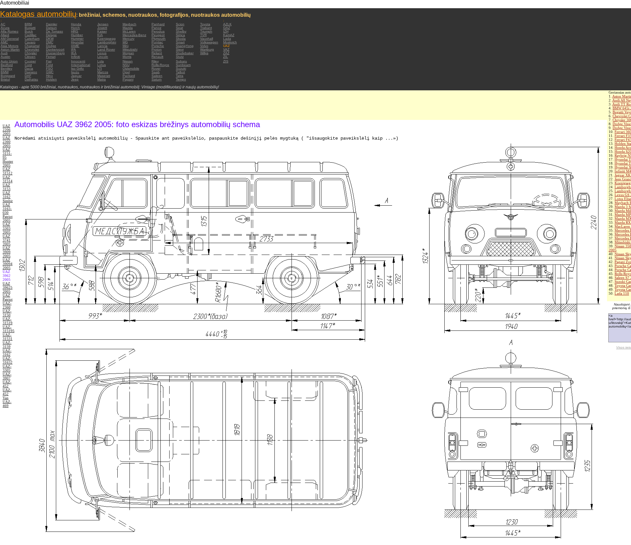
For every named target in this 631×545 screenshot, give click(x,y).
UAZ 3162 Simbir (8, 197)
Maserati (103, 76)
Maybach (129, 24)
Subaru (181, 61)
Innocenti (78, 61)
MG (125, 42)
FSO (49, 68)
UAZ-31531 (7, 337)
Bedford (7, 65)
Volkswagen (209, 42)
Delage (51, 35)
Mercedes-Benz (134, 35)
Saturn (157, 79)
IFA (73, 49)
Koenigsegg (106, 38)
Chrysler (31, 53)
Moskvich (230, 42)
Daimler (51, 24)
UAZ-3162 (7, 352)
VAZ (226, 49)
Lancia (102, 46)
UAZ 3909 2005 (7, 252)
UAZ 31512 (7, 171)
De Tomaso (54, 31)
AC (3, 24)
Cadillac (30, 35)
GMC (50, 72)
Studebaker (185, 53)
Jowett (102, 28)
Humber (77, 35)
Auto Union (9, 61)
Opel (126, 72)
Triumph (206, 31)
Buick (29, 31)
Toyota (205, 24)
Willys (204, 53)
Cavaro (30, 42)
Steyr (180, 49)
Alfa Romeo (9, 31)
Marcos (102, 72)
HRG (74, 31)
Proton (157, 49)
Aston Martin (10, 49)
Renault (157, 56)
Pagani (128, 79)
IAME (75, 46)
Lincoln (102, 56)
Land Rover (106, 49)
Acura (5, 28)
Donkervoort (55, 49)
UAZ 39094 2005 (7, 264)
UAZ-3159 (7, 345)
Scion (180, 24)
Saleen (157, 76)
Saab (156, 72)
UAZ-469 (7, 404)
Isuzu (75, 72)
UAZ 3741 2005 (7, 240)
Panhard (158, 24)
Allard (5, 35)
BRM (28, 24)
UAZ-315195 (8, 329)
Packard (129, 76)
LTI (99, 68)
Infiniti (75, 56)
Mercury (128, 38)
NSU (126, 65)
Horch (75, 28)
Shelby (181, 31)
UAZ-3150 (7, 313)
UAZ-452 (7, 384)
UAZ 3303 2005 (7, 228)
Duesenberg (55, 53)
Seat (179, 28)
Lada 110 (622, 293)
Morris (127, 56)
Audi (4, 53)
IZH (225, 31)
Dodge (51, 46)
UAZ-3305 (7, 368)
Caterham (32, 38)
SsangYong (185, 46)
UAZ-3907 (7, 376)
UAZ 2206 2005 (7, 130)
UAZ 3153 (7, 187)
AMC (4, 42)
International (80, 65)
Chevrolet (32, 49)
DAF (28, 76)
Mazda (128, 28)
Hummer (77, 38)
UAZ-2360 (7, 305)
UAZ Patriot (7, 297)
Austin (5, 56)
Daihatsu (31, 79)
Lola (100, 61)
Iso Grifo (77, 68)
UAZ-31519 (7, 321)
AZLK (227, 24)
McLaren (129, 31)
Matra (101, 79)
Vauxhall (206, 38)
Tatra (179, 76)
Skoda (181, 38)
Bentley (6, 68)
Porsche (158, 46)
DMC (49, 42)
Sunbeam (183, 65)
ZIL (225, 56)
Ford (49, 65)
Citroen (30, 56)
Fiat (49, 61)
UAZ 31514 (7, 179)
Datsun (51, 28)
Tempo (181, 79)
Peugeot (158, 35)
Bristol (5, 79)
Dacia (29, 68)
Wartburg (207, 49)
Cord (28, 65)
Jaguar (76, 76)
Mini (126, 46)
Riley (155, 61)
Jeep (75, 79)
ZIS (225, 61)
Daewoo (31, 72)
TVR (203, 35)
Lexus (101, 53)
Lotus (101, 65)
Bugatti (30, 28)
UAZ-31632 (7, 360)
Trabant (206, 28)
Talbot (180, 72)
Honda (76, 24)
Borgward (8, 76)
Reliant (157, 53)
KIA (100, 35)
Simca (180, 35)
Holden (51, 79)
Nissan (128, 61)
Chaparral (32, 46)
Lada (227, 38)
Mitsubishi (130, 49)
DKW (50, 38)
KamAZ (228, 35)
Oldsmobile (131, 68)
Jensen (102, 24)
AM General (10, 38)
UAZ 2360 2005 (7, 142)
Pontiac (157, 42)
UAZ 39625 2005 (7, 287)
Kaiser (102, 31)
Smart (180, 42)
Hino (49, 76)
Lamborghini (106, 42)
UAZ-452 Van (7, 394)
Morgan (128, 53)
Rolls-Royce (160, 65)
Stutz (180, 56)
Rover (156, 68)
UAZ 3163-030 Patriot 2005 (7, 212)
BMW (5, 72)
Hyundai (77, 42)
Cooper (30, 61)
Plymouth (159, 38)
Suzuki (181, 68)
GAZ (226, 28)
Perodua (158, 31)
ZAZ (226, 53)
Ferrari (51, 56)
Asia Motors (9, 46)
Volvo (204, 46)
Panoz (156, 28)
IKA (74, 53)
